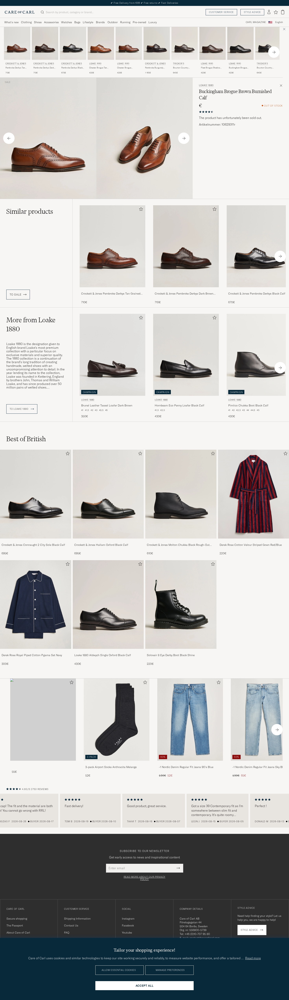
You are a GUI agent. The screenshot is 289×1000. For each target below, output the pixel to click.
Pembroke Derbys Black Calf (72, 67)
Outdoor (113, 22)
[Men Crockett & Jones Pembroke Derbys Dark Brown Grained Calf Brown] (45, 43)
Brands (100, 22)
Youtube (127, 932)
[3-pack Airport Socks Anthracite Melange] (116, 763)
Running (125, 22)
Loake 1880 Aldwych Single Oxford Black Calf (102, 655)
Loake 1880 (95, 63)
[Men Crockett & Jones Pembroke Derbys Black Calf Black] (73, 43)
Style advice (252, 12)
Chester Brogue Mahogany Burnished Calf (126, 67)
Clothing (26, 22)
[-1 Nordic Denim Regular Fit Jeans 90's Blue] (190, 763)
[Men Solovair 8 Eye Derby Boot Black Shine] (180, 604)
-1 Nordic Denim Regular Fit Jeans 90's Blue (186, 767)
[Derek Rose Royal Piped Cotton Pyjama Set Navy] (35, 651)
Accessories (51, 22)
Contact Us (71, 925)
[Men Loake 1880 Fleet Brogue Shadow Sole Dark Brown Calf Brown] (212, 43)
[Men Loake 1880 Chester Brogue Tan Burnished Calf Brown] (101, 43)
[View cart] (283, 12)
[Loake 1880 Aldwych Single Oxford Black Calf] (108, 651)
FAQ (66, 932)
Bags (77, 22)
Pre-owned (139, 22)
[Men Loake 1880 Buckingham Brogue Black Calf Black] (240, 43)
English (279, 22)
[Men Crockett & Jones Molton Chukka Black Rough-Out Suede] (180, 494)
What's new (11, 22)
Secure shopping (16, 918)
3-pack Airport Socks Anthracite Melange (111, 767)
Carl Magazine (256, 22)
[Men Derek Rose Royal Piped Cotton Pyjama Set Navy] (35, 604)
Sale (7, 82)
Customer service (221, 12)
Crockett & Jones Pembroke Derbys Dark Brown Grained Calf (184, 294)
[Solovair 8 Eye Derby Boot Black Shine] (180, 651)
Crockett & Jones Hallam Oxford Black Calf (101, 545)
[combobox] (279, 22)
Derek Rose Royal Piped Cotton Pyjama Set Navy (32, 655)
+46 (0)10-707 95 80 (197, 934)
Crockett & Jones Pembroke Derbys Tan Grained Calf (110, 294)
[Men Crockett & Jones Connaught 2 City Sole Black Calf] (35, 494)
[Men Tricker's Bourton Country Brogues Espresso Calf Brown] (184, 43)
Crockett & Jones (16, 63)
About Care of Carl (18, 932)
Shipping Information (77, 918)
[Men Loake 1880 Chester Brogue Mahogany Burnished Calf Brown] (129, 43)
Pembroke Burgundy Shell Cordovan (154, 67)
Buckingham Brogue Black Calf (238, 67)
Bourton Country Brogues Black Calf (265, 67)
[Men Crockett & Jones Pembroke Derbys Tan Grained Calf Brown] (17, 43)
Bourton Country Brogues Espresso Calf (183, 67)
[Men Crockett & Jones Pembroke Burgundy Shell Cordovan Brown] (157, 43)
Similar (29, 211)
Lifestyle (88, 22)
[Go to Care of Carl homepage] (20, 12)
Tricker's (178, 63)
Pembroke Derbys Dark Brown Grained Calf (43, 67)
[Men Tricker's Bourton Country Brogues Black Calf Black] (268, 43)
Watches (66, 22)
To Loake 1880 (19, 409)
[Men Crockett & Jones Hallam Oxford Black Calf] (108, 494)
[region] (144, 811)
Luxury (152, 22)
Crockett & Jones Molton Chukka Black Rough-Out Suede (178, 545)
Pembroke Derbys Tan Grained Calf (15, 67)
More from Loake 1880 (30, 324)
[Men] (43, 720)
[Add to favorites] (140, 210)
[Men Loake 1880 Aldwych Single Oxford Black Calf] (108, 604)
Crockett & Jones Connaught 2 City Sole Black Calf (33, 545)
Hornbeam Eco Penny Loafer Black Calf (179, 405)
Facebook (128, 925)
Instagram (128, 918)
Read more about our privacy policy (144, 878)
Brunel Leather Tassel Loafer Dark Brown (106, 405)
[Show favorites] (276, 12)
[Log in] (269, 12)
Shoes (38, 22)
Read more (253, 958)
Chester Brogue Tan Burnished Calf (98, 67)
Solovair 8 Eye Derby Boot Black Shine (171, 655)
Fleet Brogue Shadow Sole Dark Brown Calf (210, 67)
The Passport (14, 925)
